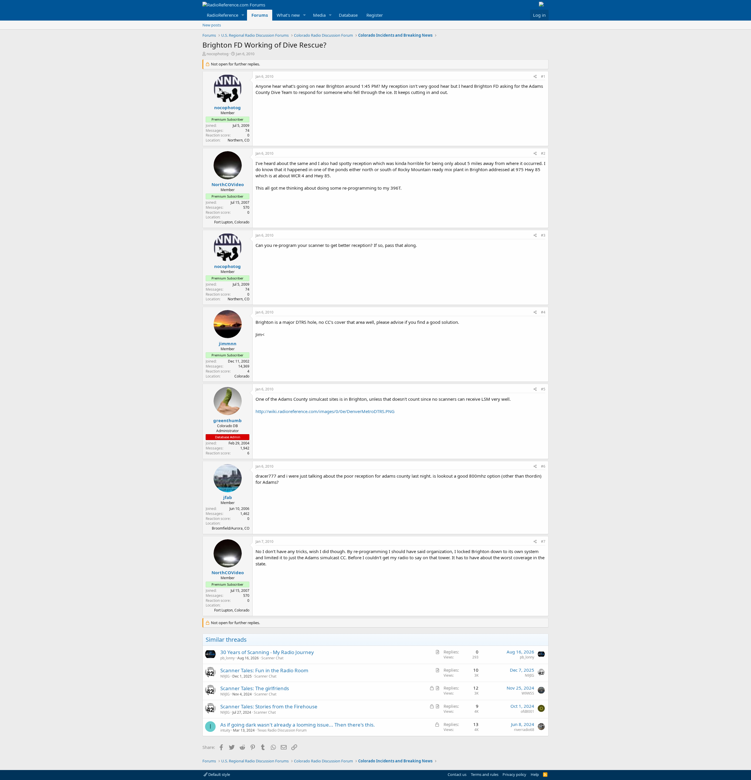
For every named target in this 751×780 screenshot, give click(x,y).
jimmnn (227, 343)
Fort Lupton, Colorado (231, 222)
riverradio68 (524, 729)
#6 (543, 466)
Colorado (241, 376)
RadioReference (222, 15)
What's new (288, 15)
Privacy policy (514, 774)
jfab (227, 497)
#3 (543, 235)
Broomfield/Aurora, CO (230, 528)
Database (348, 15)
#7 (543, 541)
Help (535, 774)
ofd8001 (527, 711)
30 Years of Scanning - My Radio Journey (267, 652)
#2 (543, 153)
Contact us (457, 774)
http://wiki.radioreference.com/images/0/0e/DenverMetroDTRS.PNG (325, 411)
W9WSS (528, 693)
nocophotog (218, 53)
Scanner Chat (272, 658)
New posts (211, 25)
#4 (543, 312)
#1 (543, 76)
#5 (543, 389)
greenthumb (227, 420)
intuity (225, 730)
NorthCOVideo (228, 184)
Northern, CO (238, 140)
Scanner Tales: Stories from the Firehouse (268, 706)
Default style (218, 774)
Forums (259, 15)
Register (374, 15)
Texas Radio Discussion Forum (282, 730)
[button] (243, 15)
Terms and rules (484, 774)
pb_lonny (227, 658)
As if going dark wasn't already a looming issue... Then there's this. (297, 724)
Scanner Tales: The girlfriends (254, 688)
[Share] (535, 76)
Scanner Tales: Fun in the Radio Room (264, 670)
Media (319, 15)
